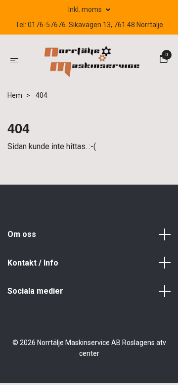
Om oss (21, 237)
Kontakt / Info (32, 265)
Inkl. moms (85, 9)
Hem (14, 99)
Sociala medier (35, 294)
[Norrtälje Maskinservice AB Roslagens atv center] (91, 61)
